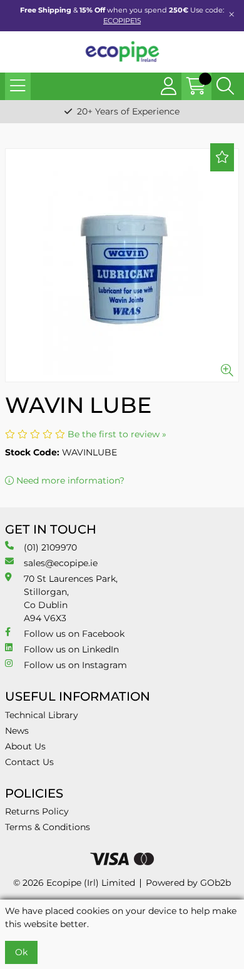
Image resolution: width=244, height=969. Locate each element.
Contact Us (29, 762)
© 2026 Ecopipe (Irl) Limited (74, 882)
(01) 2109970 (50, 547)
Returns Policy (37, 811)
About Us (25, 746)
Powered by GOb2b (188, 882)
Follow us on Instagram (75, 665)
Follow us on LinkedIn (71, 649)
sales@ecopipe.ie (61, 563)
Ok (21, 952)
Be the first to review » (117, 434)
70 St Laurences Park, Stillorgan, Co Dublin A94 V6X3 (71, 598)
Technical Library (41, 715)
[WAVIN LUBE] (122, 265)
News (17, 730)
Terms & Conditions (47, 827)
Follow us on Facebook (74, 633)
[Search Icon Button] (225, 86)
